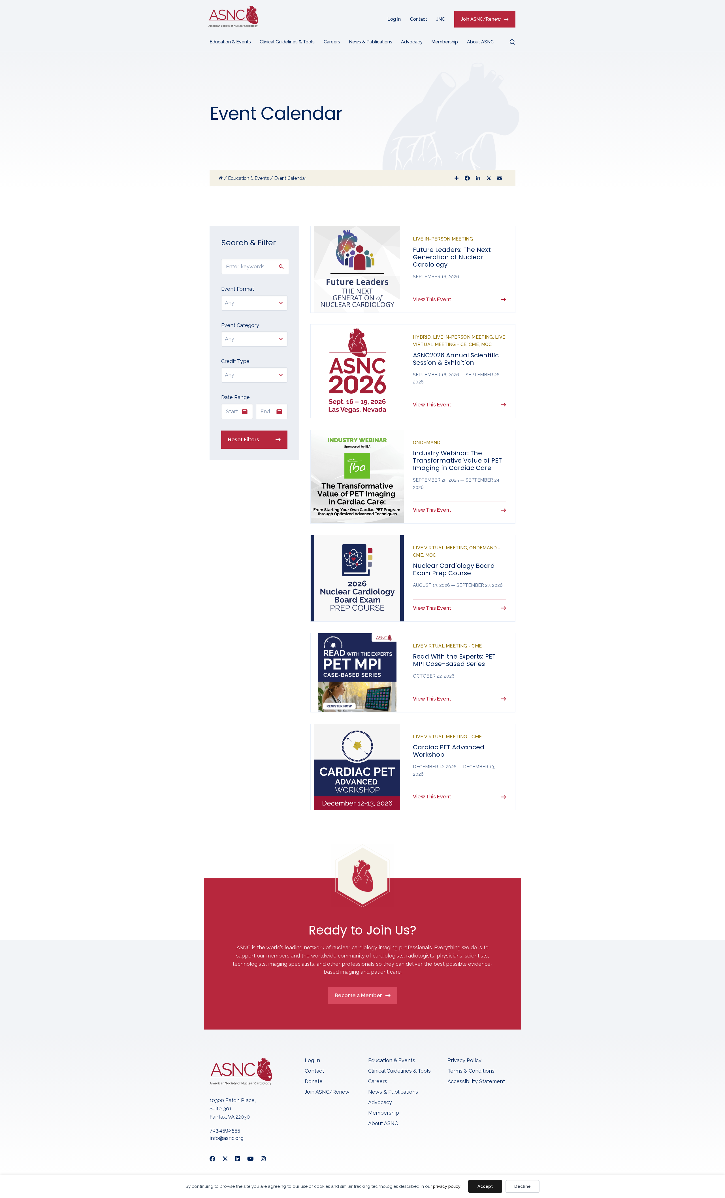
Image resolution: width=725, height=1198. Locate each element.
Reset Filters (243, 439)
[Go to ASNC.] (221, 178)
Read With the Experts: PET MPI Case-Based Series (454, 660)
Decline (522, 1186)
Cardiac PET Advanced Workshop (448, 751)
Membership (444, 42)
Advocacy (412, 42)
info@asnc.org (227, 1138)
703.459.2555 (225, 1130)
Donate (314, 1081)
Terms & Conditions (470, 1071)
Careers (332, 42)
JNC (440, 19)
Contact (418, 19)
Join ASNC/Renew (481, 19)
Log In (394, 19)
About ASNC (480, 42)
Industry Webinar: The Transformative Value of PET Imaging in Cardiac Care (457, 460)
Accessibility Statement (476, 1081)
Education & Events (230, 42)
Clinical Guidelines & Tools (287, 42)
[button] (508, 42)
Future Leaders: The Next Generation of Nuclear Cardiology (452, 257)
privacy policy (446, 1186)
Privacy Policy (464, 1060)
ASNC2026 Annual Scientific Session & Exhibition (456, 359)
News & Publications (370, 42)
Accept (485, 1186)
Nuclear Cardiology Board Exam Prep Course (454, 569)
